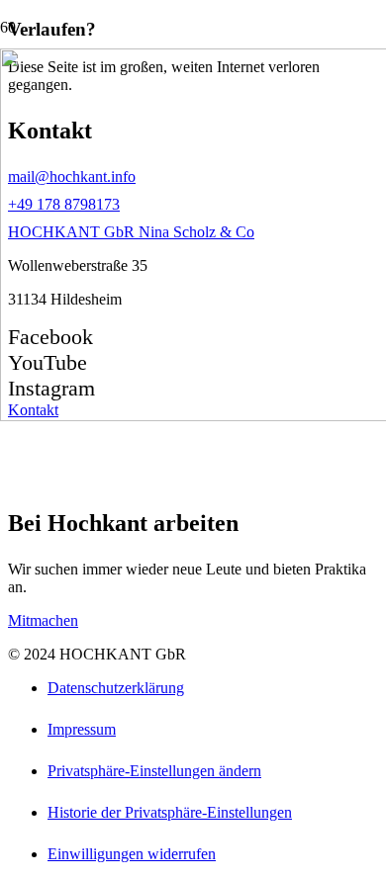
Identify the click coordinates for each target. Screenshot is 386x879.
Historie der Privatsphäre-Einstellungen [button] (170, 812)
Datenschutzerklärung (116, 687)
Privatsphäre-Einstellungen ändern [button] (154, 770)
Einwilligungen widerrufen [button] (132, 853)
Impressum (82, 729)
